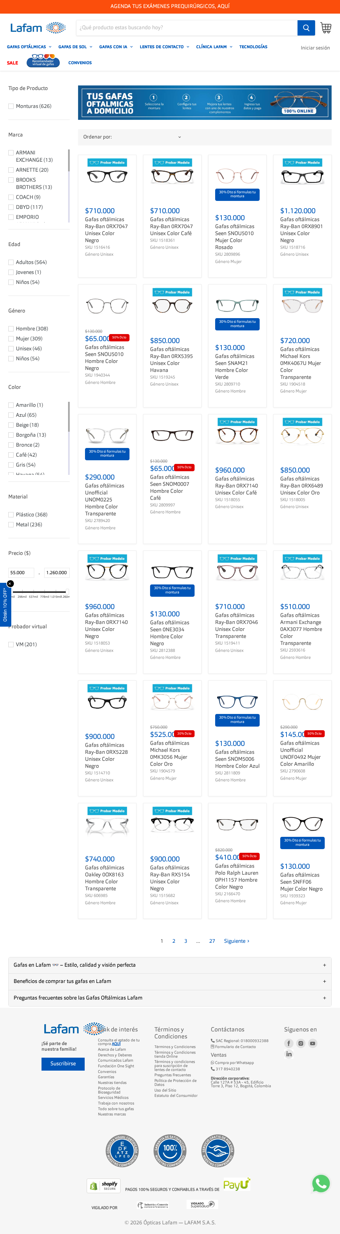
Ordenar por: (97, 137)
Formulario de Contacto (235, 1047)
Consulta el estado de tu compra (119, 1042)
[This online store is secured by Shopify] (104, 1191)
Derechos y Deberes (115, 1055)
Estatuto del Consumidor (176, 1096)
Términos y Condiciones (175, 1047)
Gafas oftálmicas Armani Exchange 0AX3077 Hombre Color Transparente (301, 629)
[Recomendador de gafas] (43, 63)
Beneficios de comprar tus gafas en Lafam (62, 981)
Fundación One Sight (116, 1066)
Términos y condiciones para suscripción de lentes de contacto (174, 1066)
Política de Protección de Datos (175, 1083)
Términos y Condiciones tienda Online (175, 1055)
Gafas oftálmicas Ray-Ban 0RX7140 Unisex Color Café (236, 486)
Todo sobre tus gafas (116, 1109)
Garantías (106, 1077)
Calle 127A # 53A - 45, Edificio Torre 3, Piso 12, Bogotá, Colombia (241, 1082)
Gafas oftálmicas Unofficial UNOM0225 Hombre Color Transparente (104, 500)
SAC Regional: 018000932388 (242, 1041)
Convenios (80, 62)
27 (212, 941)
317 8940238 (227, 1069)
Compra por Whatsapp (234, 1063)
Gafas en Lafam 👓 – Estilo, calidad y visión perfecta (75, 965)
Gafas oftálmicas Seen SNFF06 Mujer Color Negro (301, 882)
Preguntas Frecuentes (172, 1075)
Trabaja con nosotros (116, 1103)
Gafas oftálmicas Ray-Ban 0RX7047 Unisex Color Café (171, 226)
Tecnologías (253, 46)
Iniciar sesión (315, 48)
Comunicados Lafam (115, 1061)
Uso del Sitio (165, 1091)
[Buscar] (306, 28)
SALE (12, 63)
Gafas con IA (113, 46)
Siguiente (234, 941)
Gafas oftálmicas (27, 46)
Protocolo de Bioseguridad (109, 1091)
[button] (39, 88)
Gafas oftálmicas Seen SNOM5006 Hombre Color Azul (237, 759)
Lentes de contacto (162, 46)
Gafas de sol (73, 46)
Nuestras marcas (112, 1114)
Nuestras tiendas (112, 1083)
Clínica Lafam (212, 46)
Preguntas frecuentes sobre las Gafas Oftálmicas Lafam (78, 998)
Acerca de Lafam (112, 1050)
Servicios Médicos (113, 1098)
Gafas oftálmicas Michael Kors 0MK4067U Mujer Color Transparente (300, 363)
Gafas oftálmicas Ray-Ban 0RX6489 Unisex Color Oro (301, 486)
